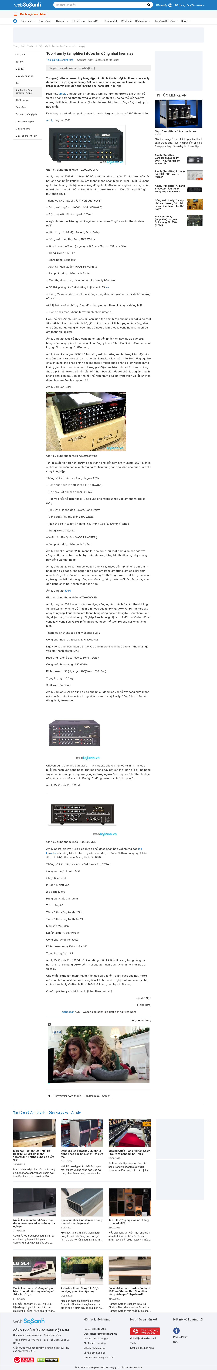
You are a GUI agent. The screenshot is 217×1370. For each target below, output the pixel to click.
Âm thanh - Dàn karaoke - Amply (68, 46)
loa (107, 287)
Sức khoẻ (126, 21)
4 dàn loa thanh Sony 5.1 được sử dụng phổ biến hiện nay (80, 1290)
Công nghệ (26, 21)
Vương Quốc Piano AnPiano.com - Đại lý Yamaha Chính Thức (129, 1152)
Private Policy (180, 1337)
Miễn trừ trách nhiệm (94, 1348)
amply (62, 93)
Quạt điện (21, 107)
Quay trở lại (82, 1095)
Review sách (111, 21)
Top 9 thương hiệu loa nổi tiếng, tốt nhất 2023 (128, 1221)
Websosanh (68, 1011)
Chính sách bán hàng (95, 1343)
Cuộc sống (44, 21)
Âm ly (49, 120)
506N (67, 590)
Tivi (17, 83)
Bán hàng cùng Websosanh (189, 5)
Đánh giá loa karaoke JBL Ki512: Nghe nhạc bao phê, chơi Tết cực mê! (82, 1153)
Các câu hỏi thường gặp (96, 1338)
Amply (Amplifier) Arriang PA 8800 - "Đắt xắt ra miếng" (170, 173)
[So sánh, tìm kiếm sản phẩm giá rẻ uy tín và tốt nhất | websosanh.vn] (27, 5)
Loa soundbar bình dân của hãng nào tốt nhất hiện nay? (81, 1221)
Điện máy (61, 21)
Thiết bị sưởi (22, 100)
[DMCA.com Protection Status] (48, 1360)
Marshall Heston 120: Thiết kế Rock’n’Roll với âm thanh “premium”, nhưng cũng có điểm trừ (33, 1155)
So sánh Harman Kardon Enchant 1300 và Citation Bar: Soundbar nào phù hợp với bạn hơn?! (129, 1291)
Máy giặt (20, 69)
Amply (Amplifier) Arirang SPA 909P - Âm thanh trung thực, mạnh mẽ (170, 188)
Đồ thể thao (78, 21)
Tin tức (31, 46)
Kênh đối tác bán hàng (142, 1348)
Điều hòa (20, 54)
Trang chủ (18, 46)
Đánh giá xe (141, 21)
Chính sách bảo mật (94, 1353)
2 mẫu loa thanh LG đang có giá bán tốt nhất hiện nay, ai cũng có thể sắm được (33, 1291)
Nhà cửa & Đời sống (164, 21)
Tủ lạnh (19, 61)
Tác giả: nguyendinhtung (59, 59)
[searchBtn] (149, 5)
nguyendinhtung (141, 1020)
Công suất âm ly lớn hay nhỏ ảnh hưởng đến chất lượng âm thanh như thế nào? (169, 204)
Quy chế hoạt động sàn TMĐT (100, 1357)
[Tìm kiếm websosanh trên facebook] (176, 1330)
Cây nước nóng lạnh (26, 114)
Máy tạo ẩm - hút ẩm (26, 136)
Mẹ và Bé (93, 21)
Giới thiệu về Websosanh (143, 1338)
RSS (175, 1341)
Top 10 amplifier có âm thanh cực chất (176, 133)
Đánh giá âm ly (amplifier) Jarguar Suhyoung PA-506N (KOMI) (166, 220)
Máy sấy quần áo (24, 76)
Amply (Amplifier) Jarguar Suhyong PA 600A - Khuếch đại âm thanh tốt (167, 159)
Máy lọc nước (23, 128)
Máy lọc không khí (25, 121)
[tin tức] (15, 21)
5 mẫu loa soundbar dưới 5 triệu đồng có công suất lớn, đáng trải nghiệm (34, 1222)
